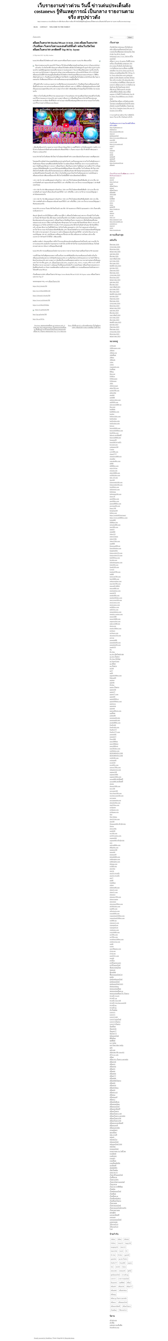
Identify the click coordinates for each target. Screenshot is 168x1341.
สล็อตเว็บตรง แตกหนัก (117, 1116)
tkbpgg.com (113, 864)
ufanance (112, 895)
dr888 (111, 463)
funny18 (112, 496)
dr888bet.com (114, 466)
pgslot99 (112, 697)
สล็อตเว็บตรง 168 (116, 1114)
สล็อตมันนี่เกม (114, 1102)
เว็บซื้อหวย (113, 1177)
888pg (112, 372)
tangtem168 (113, 850)
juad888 (112, 544)
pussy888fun (114, 741)
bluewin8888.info (115, 438)
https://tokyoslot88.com (116, 221)
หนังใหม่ (112, 1147)
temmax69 (113, 854)
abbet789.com (114, 388)
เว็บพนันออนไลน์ (115, 1191)
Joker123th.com (115, 541)
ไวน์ (111, 1229)
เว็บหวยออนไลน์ (115, 1205)
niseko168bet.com (115, 628)
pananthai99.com (115, 642)
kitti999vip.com (115, 558)
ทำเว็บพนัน (113, 1010)
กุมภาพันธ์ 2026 (115, 259)
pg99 (111, 148)
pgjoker (112, 680)
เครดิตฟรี (113, 1165)
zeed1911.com (114, 956)
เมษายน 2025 (114, 282)
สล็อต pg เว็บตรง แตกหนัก (119, 1298)
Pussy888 (113, 739)
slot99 (111, 184)
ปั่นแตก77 (113, 1031)
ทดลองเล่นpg (114, 986)
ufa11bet (112, 869)
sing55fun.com (114, 805)
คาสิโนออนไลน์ (115, 965)
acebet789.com (114, 390)
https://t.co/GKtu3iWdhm (41, 305)
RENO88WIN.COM (116, 753)
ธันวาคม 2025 (114, 263)
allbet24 (112, 213)
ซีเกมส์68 (113, 972)
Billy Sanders (49, 55)
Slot (111, 814)
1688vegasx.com (115, 348)
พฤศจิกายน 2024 (115, 294)
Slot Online (113, 817)
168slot (112, 350)
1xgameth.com (114, 367)
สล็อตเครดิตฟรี (115, 1109)
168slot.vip (113, 353)
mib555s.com (114, 609)
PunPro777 (113, 730)
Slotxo (112, 826)
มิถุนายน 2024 (114, 306)
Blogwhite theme (69, 1338)
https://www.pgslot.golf (116, 144)
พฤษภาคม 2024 (115, 308)
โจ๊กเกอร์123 (114, 1224)
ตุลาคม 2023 (114, 325)
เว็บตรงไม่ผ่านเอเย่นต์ (117, 1182)
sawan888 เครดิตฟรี (116, 779)
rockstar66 (113, 760)
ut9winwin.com (115, 911)
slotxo (111, 203)
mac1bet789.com (115, 584)
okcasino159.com (115, 635)
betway (112, 426)
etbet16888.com (115, 473)
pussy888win (114, 746)
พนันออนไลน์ (114, 1036)
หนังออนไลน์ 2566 (116, 1144)
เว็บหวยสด (113, 1203)
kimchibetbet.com (115, 548)
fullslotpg (112, 150)
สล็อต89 (112, 1083)
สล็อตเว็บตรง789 (57, 262)
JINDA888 (113, 194)
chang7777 (113, 454)
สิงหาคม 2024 (114, 301)
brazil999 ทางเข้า (115, 442)
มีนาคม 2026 (114, 256)
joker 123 (112, 217)
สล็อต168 (112, 161)
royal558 (112, 763)
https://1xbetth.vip (115, 209)
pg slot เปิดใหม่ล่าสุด (117, 654)
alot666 (112, 395)
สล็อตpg (112, 1095)
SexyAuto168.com (116, 793)
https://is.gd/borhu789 (42, 310)
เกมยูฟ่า (112, 1158)
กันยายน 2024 (114, 299)
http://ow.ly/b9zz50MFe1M (41, 291)
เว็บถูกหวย (113, 1184)
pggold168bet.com (116, 675)
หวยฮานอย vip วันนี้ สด (118, 1151)
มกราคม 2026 (114, 261)
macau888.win (114, 588)
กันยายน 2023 (114, 327)
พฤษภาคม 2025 (115, 280)
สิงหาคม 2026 (114, 244)
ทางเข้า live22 (114, 996)
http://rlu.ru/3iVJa (38, 319)
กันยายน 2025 (114, 270)
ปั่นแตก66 (113, 1029)
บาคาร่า (112, 201)
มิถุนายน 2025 (114, 277)
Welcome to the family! (59, 27)
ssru (111, 843)
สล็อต (112, 1057)
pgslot (111, 196)
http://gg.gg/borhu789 (40, 314)
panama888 (113, 640)
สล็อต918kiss (114, 1088)
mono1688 (113, 617)
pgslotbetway (113, 224)
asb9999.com (114, 402)
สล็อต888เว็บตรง (115, 1081)
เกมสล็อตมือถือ (115, 1163)
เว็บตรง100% (37, 37)
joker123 (112, 134)
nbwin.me (113, 626)
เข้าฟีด (112, 1323)
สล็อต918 (113, 1085)
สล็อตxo (112, 1099)
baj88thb (112, 409)
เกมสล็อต (113, 1161)
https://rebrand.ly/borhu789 (41, 295)
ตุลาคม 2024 (114, 296)
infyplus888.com (115, 525)
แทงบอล (112, 1217)
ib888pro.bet (114, 522)
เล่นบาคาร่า (114, 1172)
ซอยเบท (112, 970)
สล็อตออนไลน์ (114, 1107)
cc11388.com (114, 452)
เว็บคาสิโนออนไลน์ (116, 1175)
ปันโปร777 (113, 1033)
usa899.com (113, 909)
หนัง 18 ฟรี (113, 1135)
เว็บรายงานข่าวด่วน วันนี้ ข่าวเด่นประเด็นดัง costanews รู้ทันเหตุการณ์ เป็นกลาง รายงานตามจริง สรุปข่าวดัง (84, 11)
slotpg (111, 205)
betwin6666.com (115, 428)
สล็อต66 (112, 165)
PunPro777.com (115, 732)
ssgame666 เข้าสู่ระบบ (117, 840)
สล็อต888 (112, 192)
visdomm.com (114, 930)
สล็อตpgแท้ (113, 1097)
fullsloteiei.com (115, 489)
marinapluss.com (115, 591)
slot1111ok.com (115, 819)
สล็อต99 (112, 1090)
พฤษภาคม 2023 (115, 336)
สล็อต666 (113, 1074)
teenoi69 (112, 852)
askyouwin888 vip (115, 405)
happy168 (113, 508)
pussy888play (114, 744)
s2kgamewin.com (115, 770)
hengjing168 (114, 511)
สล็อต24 (112, 1064)
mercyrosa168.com (116, 600)
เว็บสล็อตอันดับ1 (115, 1198)
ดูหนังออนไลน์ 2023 (116, 984)
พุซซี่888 (112, 198)
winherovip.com (115, 942)
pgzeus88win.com (115, 711)
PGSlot (112, 685)
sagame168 (113, 772)
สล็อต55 (112, 1069)
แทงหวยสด (114, 1222)
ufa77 (111, 878)
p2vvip (112, 638)
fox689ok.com (114, 487)
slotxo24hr (113, 829)
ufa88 (111, 880)
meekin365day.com (116, 598)
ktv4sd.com (113, 560)
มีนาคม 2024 (114, 313)
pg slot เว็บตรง (115, 657)
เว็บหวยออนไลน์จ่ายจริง (118, 1208)
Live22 (112, 569)
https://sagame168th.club (116, 131)
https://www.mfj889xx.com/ (119, 518)
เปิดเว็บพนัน (114, 1170)
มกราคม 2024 (114, 317)
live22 (111, 152)
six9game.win (114, 810)
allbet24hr (113, 393)
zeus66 (112, 958)
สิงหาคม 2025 (114, 273)
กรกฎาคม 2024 (115, 303)
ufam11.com (114, 890)
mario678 (113, 593)
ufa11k (112, 871)
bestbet (112, 414)
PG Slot (112, 652)
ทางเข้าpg (113, 1005)
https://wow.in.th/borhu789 (41, 300)
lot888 (112, 574)
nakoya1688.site (115, 624)
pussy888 (112, 140)
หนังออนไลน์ (114, 1142)
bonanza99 (113, 440)
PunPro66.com (114, 727)
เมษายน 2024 (114, 310)
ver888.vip (113, 920)
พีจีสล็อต (113, 1038)
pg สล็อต (113, 664)
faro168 (112, 480)
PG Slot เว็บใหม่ (115, 659)
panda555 (113, 647)
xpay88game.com (115, 949)
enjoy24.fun (113, 468)
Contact (43, 27)
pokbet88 (113, 715)
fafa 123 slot (114, 478)
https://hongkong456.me (116, 163)
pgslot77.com (114, 694)
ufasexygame (114, 899)
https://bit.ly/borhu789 (40, 286)
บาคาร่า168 (113, 142)
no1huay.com (114, 633)
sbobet (112, 784)
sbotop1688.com (115, 786)
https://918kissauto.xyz (116, 127)
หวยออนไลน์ (114, 1149)
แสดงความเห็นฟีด (116, 1325)
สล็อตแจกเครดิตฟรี (116, 1123)
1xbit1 (112, 364)
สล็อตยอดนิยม (115, 1104)
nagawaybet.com (115, 621)
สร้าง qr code (114, 1055)
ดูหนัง (111, 154)
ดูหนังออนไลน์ (114, 136)
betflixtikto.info (115, 421)
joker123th (113, 539)
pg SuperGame (114, 661)
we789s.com (114, 935)
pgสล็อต (112, 713)
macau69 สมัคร (115, 586)
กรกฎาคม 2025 (115, 275)
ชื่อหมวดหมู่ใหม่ (115, 968)
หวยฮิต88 (113, 1154)
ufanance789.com (115, 897)
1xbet (111, 362)
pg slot (111, 215)
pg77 (111, 671)
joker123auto (114, 536)
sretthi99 (112, 831)
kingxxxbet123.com (116, 553)
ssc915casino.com (115, 836)
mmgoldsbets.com (115, 612)
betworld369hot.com (116, 430)
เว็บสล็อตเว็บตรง (115, 1201)
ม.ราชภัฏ (113, 1043)
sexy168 (112, 789)
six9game (113, 807)
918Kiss (112, 376)
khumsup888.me (115, 546)
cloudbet (112, 459)
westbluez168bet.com (116, 939)
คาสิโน (112, 960)
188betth (112, 360)
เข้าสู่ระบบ (113, 1320)
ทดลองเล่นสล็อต (115, 989)
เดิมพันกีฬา (113, 1168)
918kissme (113, 381)
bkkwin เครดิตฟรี (115, 435)
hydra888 (113, 520)
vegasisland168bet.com (117, 916)
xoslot (112, 946)
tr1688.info (113, 866)
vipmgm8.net (114, 925)
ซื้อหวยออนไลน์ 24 (116, 975)
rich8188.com (114, 758)
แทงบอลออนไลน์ (115, 1220)
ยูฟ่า (111, 1048)
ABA (111, 383)
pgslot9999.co (114, 699)
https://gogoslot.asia (115, 230)
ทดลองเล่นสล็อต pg (116, 991)
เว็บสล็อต (113, 1194)
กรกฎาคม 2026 (115, 247)
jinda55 (112, 529)
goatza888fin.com (115, 503)
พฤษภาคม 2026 (115, 251)
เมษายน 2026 (114, 254)
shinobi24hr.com (115, 803)
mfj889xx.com (114, 607)
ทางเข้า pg (113, 998)
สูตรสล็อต (113, 1132)
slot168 (112, 180)
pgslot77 (112, 146)
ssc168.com (113, 833)
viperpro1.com (114, 923)
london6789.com (115, 572)
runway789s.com (115, 767)
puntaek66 (113, 734)
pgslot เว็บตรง (114, 687)
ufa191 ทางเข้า (115, 873)
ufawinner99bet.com (116, 904)
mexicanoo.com (115, 602)
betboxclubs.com (115, 416)
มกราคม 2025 (114, 289)
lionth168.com (114, 567)
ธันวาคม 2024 (114, 292)
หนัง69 (112, 1137)
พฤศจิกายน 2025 (115, 266)
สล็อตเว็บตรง (114, 186)
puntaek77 (113, 737)
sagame (130, 1263)
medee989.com (114, 595)
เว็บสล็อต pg (114, 1196)
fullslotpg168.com (115, 494)
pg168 (112, 668)
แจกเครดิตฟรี (114, 1215)
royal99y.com (114, 765)
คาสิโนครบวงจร (115, 963)
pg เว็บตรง (113, 666)
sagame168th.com (115, 777)
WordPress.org (114, 1327)
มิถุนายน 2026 (114, 249)
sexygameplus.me (115, 800)
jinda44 (112, 188)
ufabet (112, 885)
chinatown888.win (115, 456)
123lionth (113, 346)
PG (111, 650)
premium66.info (115, 718)
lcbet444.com (114, 565)
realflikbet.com (114, 751)
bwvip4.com (114, 445)
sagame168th (114, 774)
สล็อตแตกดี (114, 1125)
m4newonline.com (115, 581)
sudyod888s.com (115, 845)
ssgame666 (113, 838)
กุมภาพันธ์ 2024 (115, 315)
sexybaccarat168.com (116, 796)
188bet (112, 357)
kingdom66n (114, 551)
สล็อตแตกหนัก (115, 1128)
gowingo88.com (115, 506)
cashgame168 (114, 447)
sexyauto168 (114, 791)
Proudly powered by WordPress (43, 1338)
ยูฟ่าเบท (112, 1050)
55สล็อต (112, 369)
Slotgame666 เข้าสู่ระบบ (118, 824)
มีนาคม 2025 (114, 284)
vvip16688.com (115, 932)
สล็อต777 (113, 1076)
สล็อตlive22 (114, 1092)
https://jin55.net (114, 182)
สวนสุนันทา (114, 1130)
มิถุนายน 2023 (114, 334)
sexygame (113, 798)
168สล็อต (113, 355)
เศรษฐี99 (113, 1213)
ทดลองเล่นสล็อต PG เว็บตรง (119, 993)
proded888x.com (115, 723)
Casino (112, 449)
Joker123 (112, 534)
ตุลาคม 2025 (114, 268)
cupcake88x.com (115, 461)
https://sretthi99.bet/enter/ (118, 515)
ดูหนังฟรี (112, 157)
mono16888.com (115, 619)
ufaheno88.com (115, 887)
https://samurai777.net (116, 219)
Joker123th (114, 1251)
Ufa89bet (113, 883)
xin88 (111, 944)
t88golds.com (114, 847)
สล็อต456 (113, 1066)
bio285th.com (114, 433)
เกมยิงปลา (113, 1156)
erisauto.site (113, 470)
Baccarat (112, 407)
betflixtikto (113, 419)
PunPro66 (113, 725)
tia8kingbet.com (115, 859)
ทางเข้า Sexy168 (115, 1001)
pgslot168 (113, 690)
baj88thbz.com (114, 412)
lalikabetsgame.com (116, 562)
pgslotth (112, 708)
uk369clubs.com (115, 906)
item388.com (114, 527)
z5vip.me (113, 951)
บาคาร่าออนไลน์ (115, 1019)
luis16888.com (114, 579)
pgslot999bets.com (116, 701)
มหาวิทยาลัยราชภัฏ (116, 1045)
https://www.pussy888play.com (118, 138)
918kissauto (113, 379)
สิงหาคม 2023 (114, 329)
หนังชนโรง (113, 129)
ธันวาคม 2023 (114, 320)
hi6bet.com (113, 513)
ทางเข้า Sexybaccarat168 (118, 1003)
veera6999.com (114, 913)
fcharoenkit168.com (116, 482)
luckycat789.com (115, 576)
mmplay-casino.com (116, 614)
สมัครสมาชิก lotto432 (117, 1052)
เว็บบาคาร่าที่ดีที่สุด (116, 1187)
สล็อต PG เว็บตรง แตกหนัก (119, 1059)
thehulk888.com (115, 857)
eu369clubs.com (115, 475)
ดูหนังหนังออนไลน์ (116, 979)
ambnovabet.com (115, 400)
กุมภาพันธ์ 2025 (115, 287)
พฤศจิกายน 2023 (115, 322)
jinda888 (112, 532)
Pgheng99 (113, 678)
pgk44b (112, 682)
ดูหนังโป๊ (112, 207)
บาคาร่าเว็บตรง (115, 1022)
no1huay (112, 631)
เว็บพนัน (112, 1189)
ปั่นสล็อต (113, 1026)
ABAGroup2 (114, 386)
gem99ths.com (114, 499)
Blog (36, 27)
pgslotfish (113, 706)
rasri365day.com (115, 748)
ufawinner (113, 902)
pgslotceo (113, 704)
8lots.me (112, 374)
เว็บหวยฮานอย (115, 1210)
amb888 (112, 397)
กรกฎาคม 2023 (115, 332)
